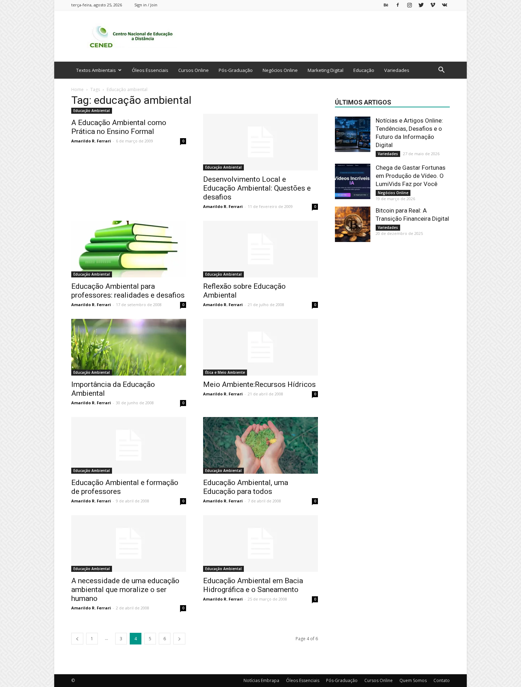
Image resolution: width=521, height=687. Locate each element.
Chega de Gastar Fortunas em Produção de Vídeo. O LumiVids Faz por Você (411, 175)
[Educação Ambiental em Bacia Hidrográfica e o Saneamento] (260, 543)
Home (77, 89)
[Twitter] (421, 5)
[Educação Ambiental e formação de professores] (128, 445)
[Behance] (386, 5)
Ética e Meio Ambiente (225, 372)
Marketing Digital (325, 70)
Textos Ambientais (96, 70)
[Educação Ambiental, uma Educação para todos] (260, 445)
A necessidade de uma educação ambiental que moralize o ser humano (125, 589)
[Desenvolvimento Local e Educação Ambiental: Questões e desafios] (260, 142)
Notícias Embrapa (261, 680)
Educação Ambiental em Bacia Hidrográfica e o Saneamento (253, 585)
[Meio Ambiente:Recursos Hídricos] (260, 347)
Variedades (396, 70)
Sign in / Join (145, 4)
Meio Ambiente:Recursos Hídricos (259, 384)
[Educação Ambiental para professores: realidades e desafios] (128, 249)
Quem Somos (413, 680)
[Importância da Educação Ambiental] (128, 347)
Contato (441, 680)
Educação (363, 70)
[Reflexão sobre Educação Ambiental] (260, 249)
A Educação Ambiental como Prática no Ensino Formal (118, 127)
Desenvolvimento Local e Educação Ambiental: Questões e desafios (257, 188)
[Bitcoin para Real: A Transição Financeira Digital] (352, 224)
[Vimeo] (432, 5)
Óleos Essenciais (150, 70)
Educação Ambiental (91, 110)
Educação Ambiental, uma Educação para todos (245, 487)
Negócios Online (280, 70)
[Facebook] (397, 5)
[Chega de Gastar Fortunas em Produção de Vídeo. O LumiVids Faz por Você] (352, 181)
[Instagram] (409, 5)
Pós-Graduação (236, 70)
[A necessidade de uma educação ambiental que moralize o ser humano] (128, 543)
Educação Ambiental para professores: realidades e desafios (128, 290)
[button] (441, 70)
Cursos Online (193, 70)
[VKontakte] (444, 5)
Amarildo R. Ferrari (91, 140)
